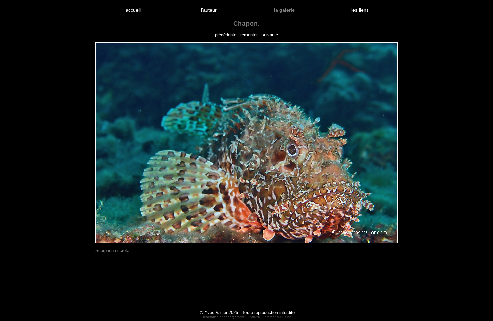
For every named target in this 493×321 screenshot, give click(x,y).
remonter (249, 34)
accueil (133, 10)
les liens (360, 10)
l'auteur (209, 10)
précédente (225, 34)
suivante (270, 34)
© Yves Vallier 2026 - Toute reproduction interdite (247, 312)
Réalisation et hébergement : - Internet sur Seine (246, 317)
